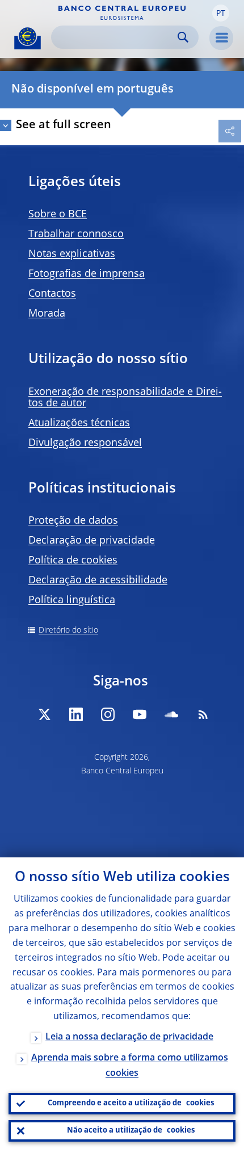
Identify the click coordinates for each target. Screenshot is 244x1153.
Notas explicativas (71, 254)
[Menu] (221, 38)
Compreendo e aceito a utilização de (131, 1103)
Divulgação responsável (85, 443)
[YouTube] (139, 714)
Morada (46, 314)
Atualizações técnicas (79, 423)
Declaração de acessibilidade (97, 580)
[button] (220, 13)
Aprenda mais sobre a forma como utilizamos (129, 1066)
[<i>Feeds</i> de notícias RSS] (203, 714)
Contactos (52, 294)
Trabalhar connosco (76, 234)
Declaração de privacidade (91, 541)
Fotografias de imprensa (86, 274)
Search (183, 37)
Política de (72, 561)
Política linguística (71, 600)
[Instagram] (107, 714)
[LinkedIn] (76, 714)
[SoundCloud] (171, 714)
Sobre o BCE (57, 214)
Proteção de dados (73, 521)
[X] (44, 714)
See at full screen (63, 125)
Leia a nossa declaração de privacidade (129, 1037)
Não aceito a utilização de (131, 1130)
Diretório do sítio (68, 630)
